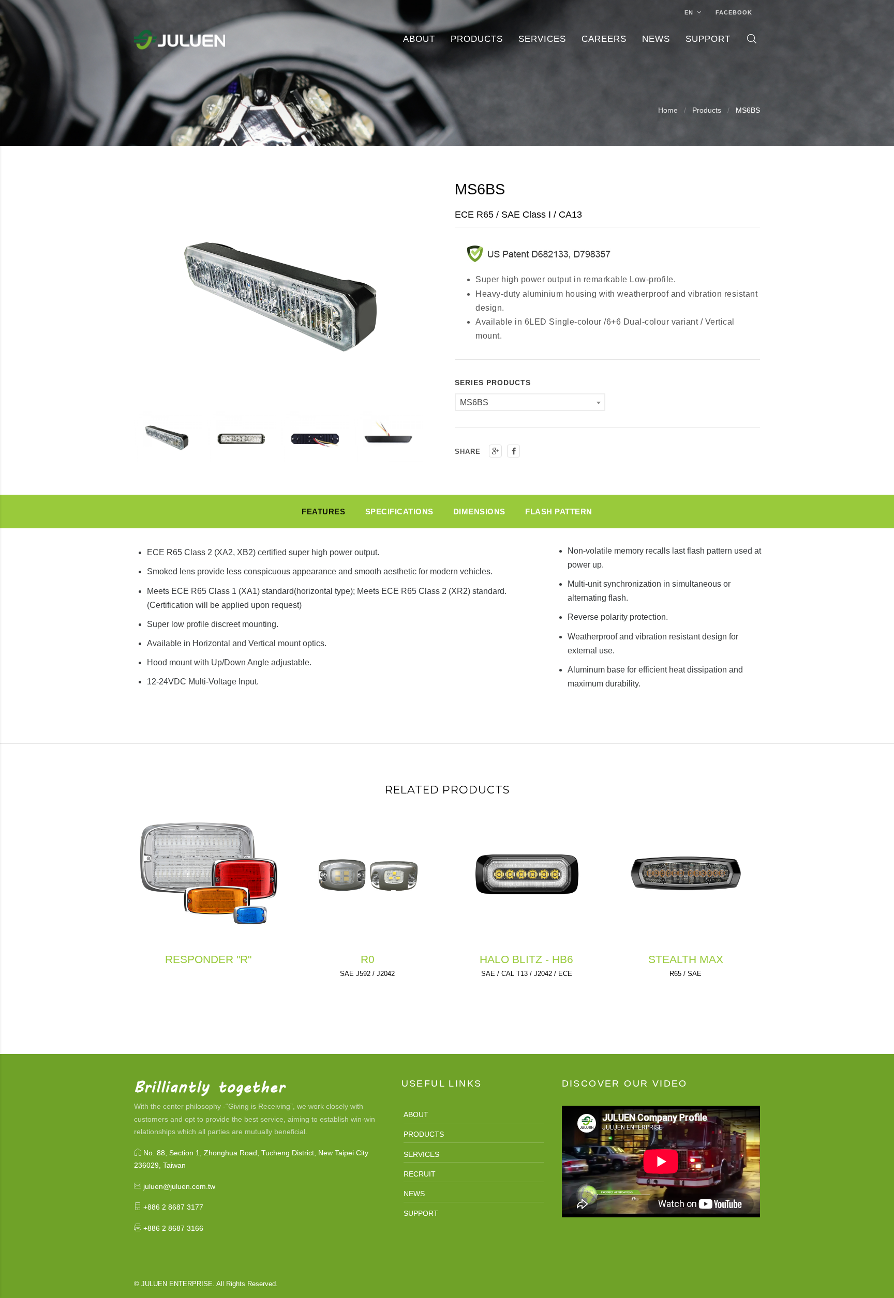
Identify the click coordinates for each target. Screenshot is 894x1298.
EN (689, 12)
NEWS (414, 1193)
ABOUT (419, 39)
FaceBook (734, 12)
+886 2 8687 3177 (173, 1207)
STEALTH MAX (685, 959)
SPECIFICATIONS (399, 511)
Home (668, 110)
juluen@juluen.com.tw (179, 1186)
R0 (368, 959)
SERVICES (421, 1154)
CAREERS (604, 39)
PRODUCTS (477, 39)
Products (706, 110)
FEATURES (323, 511)
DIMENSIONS (479, 511)
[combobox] (530, 402)
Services (542, 39)
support (708, 39)
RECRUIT (420, 1174)
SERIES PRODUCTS (493, 382)
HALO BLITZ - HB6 (526, 959)
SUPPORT (421, 1213)
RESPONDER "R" (208, 959)
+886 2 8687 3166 (173, 1228)
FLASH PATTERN (558, 511)
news (656, 39)
